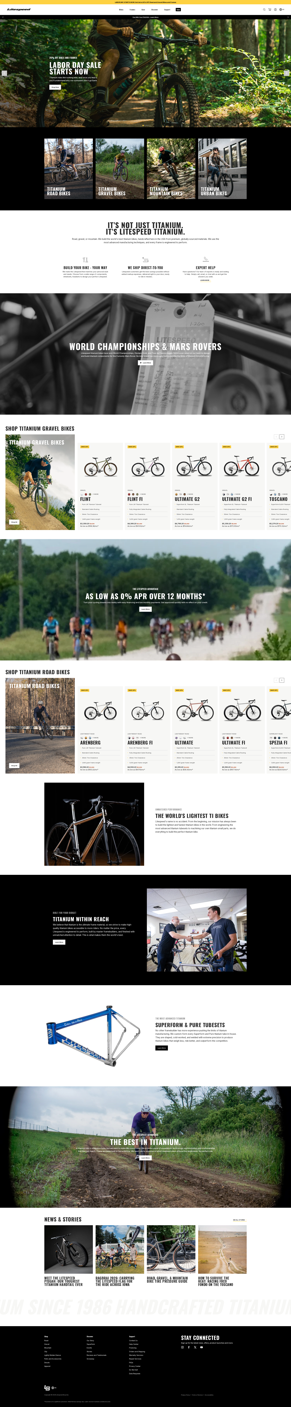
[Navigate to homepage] (19, 10)
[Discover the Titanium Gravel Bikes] (120, 169)
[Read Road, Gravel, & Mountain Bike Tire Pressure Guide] (171, 1256)
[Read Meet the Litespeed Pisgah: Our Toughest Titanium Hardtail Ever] (68, 1256)
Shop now (145, 87)
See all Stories (239, 1220)
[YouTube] (201, 1347)
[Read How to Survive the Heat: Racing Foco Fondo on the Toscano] (222, 1256)
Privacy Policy (185, 1395)
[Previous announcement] (3, 17)
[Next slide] (286, 73)
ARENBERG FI (140, 742)
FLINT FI (135, 498)
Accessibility (209, 1395)
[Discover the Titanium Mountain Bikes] (171, 169)
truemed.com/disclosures (102, 1401)
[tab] (143, 125)
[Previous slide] (4, 73)
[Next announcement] (288, 17)
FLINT (85, 498)
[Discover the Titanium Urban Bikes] (222, 169)
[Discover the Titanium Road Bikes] (68, 169)
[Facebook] (188, 1347)
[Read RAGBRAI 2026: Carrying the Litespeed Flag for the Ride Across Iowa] (120, 1256)
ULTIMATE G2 (187, 498)
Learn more (204, 280)
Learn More (147, 363)
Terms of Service (197, 1395)
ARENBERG (90, 742)
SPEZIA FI (278, 742)
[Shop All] (40, 482)
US (283, 9)
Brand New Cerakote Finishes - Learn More (145, 17)
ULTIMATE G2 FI (237, 498)
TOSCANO (278, 498)
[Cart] (269, 9)
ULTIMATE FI (233, 742)
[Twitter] (195, 1347)
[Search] (264, 9)
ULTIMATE (184, 742)
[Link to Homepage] (47, 1387)
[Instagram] (182, 1347)
